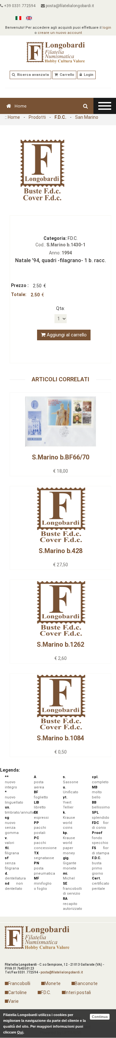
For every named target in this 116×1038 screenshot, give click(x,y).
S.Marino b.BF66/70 (60, 457)
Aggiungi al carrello (66, 335)
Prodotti (37, 117)
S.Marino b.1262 (60, 644)
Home (20, 106)
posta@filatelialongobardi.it (69, 6)
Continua (100, 1017)
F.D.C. (60, 117)
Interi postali (78, 992)
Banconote (86, 983)
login (106, 28)
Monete (52, 983)
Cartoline (17, 992)
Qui (20, 1032)
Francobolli (19, 983)
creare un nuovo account (60, 33)
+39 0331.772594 (19, 6)
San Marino (86, 117)
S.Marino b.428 (60, 551)
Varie (13, 1001)
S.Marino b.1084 (60, 738)
